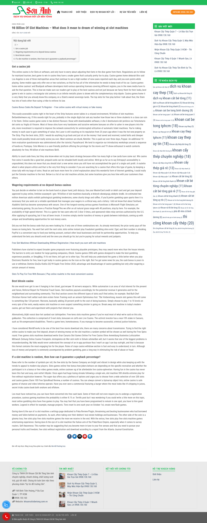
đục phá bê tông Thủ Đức (161, 232)
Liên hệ (143, 12)
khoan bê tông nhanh (171, 106)
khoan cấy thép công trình (163, 163)
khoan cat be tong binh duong (174, 110)
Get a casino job (21, 48)
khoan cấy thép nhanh (182, 169)
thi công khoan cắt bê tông (163, 228)
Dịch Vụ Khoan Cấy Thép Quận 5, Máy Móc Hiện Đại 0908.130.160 (173, 42)
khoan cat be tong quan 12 (165, 120)
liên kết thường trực (58, 446)
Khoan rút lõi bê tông (170, 207)
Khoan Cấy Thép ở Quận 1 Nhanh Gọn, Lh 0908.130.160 (173, 60)
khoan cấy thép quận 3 (162, 173)
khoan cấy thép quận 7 (162, 177)
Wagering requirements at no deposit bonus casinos (35, 52)
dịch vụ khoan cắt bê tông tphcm (167, 103)
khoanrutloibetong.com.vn (36, 501)
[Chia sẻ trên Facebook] (69, 436)
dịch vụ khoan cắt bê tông (172, 98)
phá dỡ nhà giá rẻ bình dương (172, 217)
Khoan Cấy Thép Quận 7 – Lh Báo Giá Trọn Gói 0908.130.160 (173, 33)
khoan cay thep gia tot (162, 132)
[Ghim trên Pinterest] (84, 436)
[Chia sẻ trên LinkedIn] (90, 436)
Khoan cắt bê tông (182, 176)
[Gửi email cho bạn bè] (79, 436)
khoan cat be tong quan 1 (163, 114)
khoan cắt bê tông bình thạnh (164, 181)
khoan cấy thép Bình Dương (162, 151)
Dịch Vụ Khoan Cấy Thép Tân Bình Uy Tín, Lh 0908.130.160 (173, 69)
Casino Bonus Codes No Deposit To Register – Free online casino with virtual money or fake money (57, 107)
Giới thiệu (81, 12)
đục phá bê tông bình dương (184, 228)
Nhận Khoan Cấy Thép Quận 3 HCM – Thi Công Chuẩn (173, 51)
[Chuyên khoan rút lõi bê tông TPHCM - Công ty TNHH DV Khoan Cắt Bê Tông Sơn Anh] (32, 12)
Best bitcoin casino (22, 55)
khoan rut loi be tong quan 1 (164, 204)
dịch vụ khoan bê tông (183, 93)
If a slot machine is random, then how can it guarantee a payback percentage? (45, 59)
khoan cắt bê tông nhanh (169, 196)
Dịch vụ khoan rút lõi (102, 12)
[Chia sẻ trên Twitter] (74, 436)
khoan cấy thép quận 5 (181, 173)
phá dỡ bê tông (167, 211)
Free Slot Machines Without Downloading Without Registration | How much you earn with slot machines (59, 243)
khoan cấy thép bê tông (180, 144)
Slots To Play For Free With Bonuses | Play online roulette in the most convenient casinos (52, 274)
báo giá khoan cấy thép (161, 87)
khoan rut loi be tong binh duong (180, 200)
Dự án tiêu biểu (128, 12)
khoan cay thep (186, 126)
